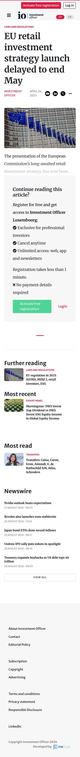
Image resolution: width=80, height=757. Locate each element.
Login (62, 306)
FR (70, 17)
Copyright (16, 669)
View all (40, 577)
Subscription (18, 661)
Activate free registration (41, 5)
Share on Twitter (62, 93)
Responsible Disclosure (25, 710)
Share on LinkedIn (55, 93)
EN (60, 17)
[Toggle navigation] (9, 15)
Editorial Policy (19, 645)
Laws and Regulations (19, 27)
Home (18, 13)
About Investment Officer (27, 629)
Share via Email (47, 93)
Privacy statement (22, 702)
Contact (14, 637)
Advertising (17, 677)
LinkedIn (15, 726)
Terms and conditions (24, 694)
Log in (69, 5)
